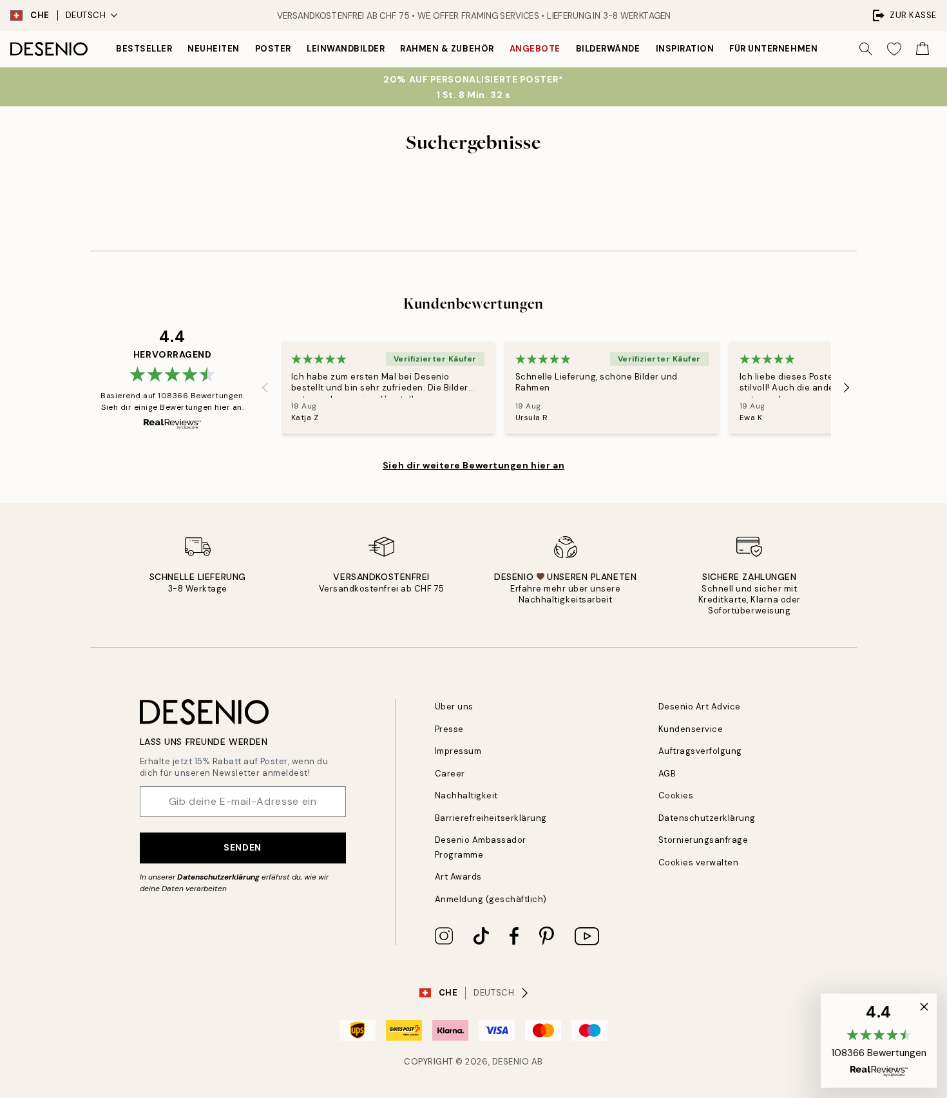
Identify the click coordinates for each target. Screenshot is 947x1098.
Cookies (676, 795)
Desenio (511, 1061)
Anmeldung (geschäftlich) (491, 899)
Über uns (454, 706)
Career (450, 773)
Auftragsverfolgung (700, 751)
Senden (242, 847)
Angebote (535, 48)
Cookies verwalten (698, 862)
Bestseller (144, 48)
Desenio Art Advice (699, 706)
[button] (879, 1041)
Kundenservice (690, 729)
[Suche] (866, 49)
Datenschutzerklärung (218, 877)
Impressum (458, 751)
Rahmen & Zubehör (446, 48)
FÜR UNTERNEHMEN (773, 48)
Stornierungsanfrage (703, 839)
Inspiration (685, 48)
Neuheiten (213, 48)
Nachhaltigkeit (466, 795)
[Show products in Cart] (922, 49)
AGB (667, 773)
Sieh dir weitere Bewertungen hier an (473, 465)
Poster (273, 48)
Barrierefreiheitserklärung (491, 818)
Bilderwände (608, 48)
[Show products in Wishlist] (894, 49)
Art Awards (458, 876)
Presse (449, 729)
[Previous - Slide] (265, 388)
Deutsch (86, 15)
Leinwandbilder (346, 48)
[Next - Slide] (846, 388)
